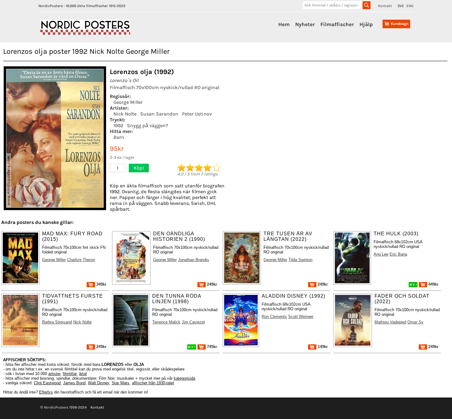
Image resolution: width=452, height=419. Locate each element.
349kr (100, 284)
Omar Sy (415, 322)
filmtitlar (70, 373)
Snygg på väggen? (147, 125)
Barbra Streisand (57, 322)
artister (54, 373)
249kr (211, 284)
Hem (284, 24)
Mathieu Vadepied (390, 322)
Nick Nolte (125, 114)
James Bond (74, 383)
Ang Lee (381, 254)
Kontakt (385, 6)
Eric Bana (398, 254)
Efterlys (46, 392)
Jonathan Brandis (193, 259)
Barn (118, 137)
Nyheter (305, 24)
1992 (118, 125)
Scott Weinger (300, 316)
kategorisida (184, 378)
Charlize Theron (81, 259)
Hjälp (366, 24)
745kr (211, 346)
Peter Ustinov (197, 114)
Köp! (139, 168)
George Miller (128, 102)
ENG (410, 6)
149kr (322, 346)
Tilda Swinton (300, 259)
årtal (83, 373)
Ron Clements (274, 316)
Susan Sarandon (159, 114)
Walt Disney (98, 383)
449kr (432, 284)
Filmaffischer (337, 24)
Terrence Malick (166, 322)
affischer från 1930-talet (153, 383)
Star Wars (120, 383)
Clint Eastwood (47, 383)
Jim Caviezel (193, 322)
